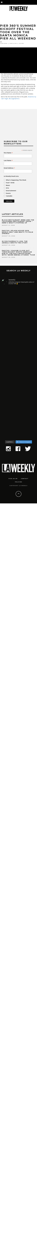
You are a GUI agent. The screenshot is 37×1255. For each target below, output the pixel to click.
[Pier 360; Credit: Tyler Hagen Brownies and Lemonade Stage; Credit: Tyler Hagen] (18, 926)
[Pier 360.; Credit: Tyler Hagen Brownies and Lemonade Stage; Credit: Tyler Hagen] (18, 979)
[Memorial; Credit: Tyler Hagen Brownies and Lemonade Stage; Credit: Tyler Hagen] (18, 323)
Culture (21, 43)
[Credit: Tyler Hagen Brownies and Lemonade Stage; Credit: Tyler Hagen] (18, 245)
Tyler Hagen (3, 43)
